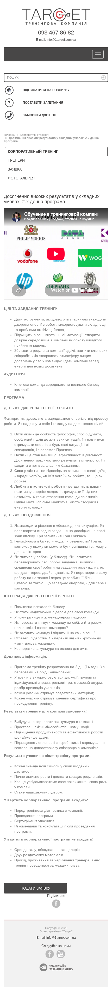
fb (56, 903)
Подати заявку (35, 888)
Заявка (15, 169)
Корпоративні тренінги (34, 134)
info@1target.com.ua (61, 40)
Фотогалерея (21, 178)
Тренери (16, 160)
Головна (9, 134)
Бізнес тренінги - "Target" (56, 931)
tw (61, 954)
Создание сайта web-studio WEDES (56, 967)
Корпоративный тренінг (33, 151)
